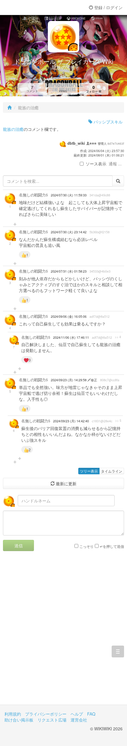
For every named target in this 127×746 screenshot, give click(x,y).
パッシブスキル (107, 122)
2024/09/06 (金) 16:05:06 (69, 316)
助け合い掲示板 (18, 720)
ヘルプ (77, 714)
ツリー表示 (89, 470)
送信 (18, 545)
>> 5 (118, 420)
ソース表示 (96, 164)
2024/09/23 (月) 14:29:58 (69, 380)
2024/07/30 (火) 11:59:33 (69, 195)
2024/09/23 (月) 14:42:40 (71, 421)
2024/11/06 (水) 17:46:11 (71, 337)
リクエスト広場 (52, 720)
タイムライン (111, 470)
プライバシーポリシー (45, 714)
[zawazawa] (28, 7)
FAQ (91, 714)
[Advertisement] (63, 632)
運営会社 (79, 720)
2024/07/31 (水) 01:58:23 (69, 271)
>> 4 (118, 337)
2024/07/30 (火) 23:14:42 (69, 232)
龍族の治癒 (13, 129)
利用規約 (12, 714)
